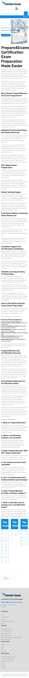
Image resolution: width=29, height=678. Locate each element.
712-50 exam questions (6, 631)
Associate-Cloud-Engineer (7, 661)
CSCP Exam (7, 531)
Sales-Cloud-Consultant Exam (3, 550)
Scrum (7, 110)
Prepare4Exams (14, 674)
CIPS (22, 110)
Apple (18, 110)
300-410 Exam (7, 554)
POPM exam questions (6, 635)
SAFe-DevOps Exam (3, 560)
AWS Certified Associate (26, 540)
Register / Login (5, 617)
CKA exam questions (6, 639)
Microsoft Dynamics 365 (22, 537)
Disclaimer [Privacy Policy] (7, 621)
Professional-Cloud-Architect (8, 656)
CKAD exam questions (6, 633)
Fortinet (11, 110)
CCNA (22, 534)
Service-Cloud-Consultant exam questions (11, 637)
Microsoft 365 (22, 544)
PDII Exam (7, 560)
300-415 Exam (3, 531)
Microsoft (21, 108)
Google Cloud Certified (26, 534)
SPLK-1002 (3, 667)
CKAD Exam (7, 550)
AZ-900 (3, 663)
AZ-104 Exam (7, 557)
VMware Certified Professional (26, 537)
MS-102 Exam (3, 547)
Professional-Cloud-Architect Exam (3, 544)
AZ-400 (3, 665)
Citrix (2, 111)
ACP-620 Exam (3, 534)
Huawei (15, 110)
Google (13, 534)
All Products (6, 35)
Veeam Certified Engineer (26, 531)
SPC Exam (3, 537)
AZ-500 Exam (3, 540)
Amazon (3, 110)
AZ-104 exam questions (7, 628)
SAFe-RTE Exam (7, 537)
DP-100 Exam (7, 544)
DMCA (2, 623)
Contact (3, 619)
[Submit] (26, 13)
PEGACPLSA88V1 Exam (3, 554)
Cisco (25, 108)
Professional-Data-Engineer (8, 658)
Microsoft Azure (22, 531)
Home (2, 614)
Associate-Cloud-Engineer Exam (7, 547)
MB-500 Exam (7, 534)
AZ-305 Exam (7, 540)
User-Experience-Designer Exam (3, 557)
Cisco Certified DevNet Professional (22, 540)
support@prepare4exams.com (11, 602)
